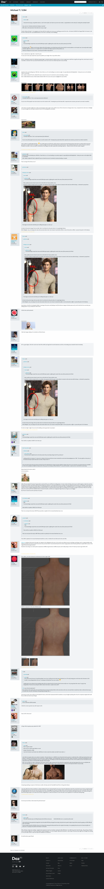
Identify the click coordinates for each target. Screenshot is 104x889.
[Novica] (15, 168)
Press (59, 868)
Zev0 (12, 794)
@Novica (23, 542)
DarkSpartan (13, 522)
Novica (12, 171)
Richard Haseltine (13, 706)
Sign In (11, 850)
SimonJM (13, 451)
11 (88, 13)
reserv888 (25, 674)
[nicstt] (15, 672)
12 (89, 13)
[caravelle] (15, 347)
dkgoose (24, 817)
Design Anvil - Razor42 (14, 241)
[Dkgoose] (15, 62)
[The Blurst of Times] (15, 729)
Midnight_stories (14, 158)
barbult (23, 37)
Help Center (48, 865)
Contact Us (48, 860)
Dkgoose (13, 65)
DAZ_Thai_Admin (25, 448)
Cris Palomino (14, 438)
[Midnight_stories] (15, 155)
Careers (59, 870)
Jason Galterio (27, 453)
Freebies (83, 863)
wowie (12, 562)
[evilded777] (15, 743)
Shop (10, 2)
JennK (25, 677)
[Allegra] (15, 18)
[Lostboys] (15, 313)
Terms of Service (58, 883)
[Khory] (15, 334)
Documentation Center (50, 873)
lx (22, 671)
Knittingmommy (14, 819)
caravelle (13, 350)
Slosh (12, 101)
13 (91, 13)
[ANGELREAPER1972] (15, 110)
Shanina (24, 19)
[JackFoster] (15, 39)
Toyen (24, 745)
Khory (12, 338)
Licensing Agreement (50, 883)
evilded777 (13, 747)
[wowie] (15, 559)
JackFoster (13, 42)
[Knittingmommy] (15, 816)
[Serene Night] (15, 133)
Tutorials (47, 863)
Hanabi (23, 814)
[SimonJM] (15, 448)
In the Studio (72, 860)
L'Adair (23, 16)
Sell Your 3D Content (50, 868)
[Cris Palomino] (15, 435)
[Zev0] (15, 791)
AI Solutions (42, 2)
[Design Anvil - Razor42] (15, 237)
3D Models (22, 2)
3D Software (15, 2)
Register (17, 850)
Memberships (35, 2)
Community (28, 2)
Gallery (71, 863)
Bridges (59, 873)
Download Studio (92, 1)
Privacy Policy (64, 883)
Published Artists (84, 865)
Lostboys (13, 316)
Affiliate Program (49, 870)
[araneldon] (15, 545)
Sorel (12, 806)
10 (86, 13)
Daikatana (25, 450)
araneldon (13, 548)
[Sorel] (15, 803)
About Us (59, 865)
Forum (71, 865)
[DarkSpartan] (15, 519)
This (23, 688)
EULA (68, 883)
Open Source (48, 876)
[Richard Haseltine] (15, 702)
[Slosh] (15, 98)
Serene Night (24, 96)
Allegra (12, 21)
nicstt (12, 676)
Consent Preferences (50, 878)
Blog (58, 863)
